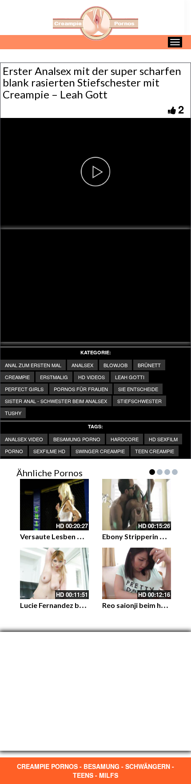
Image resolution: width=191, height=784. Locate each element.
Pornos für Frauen (81, 388)
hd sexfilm (163, 439)
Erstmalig (54, 376)
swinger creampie (100, 451)
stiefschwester (139, 400)
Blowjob (115, 364)
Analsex (82, 364)
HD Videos (91, 376)
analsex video (24, 439)
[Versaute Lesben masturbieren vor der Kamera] (54, 504)
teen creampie (154, 451)
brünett (149, 364)
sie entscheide (138, 388)
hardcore (125, 439)
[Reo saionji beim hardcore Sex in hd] (136, 573)
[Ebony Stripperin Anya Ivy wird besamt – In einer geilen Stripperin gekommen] (136, 504)
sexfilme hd (49, 451)
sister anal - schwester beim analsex (56, 400)
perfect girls (24, 388)
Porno (14, 451)
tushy (13, 412)
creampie (17, 376)
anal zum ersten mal (33, 364)
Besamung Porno (76, 439)
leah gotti (129, 376)
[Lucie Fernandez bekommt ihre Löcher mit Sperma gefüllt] (54, 573)
